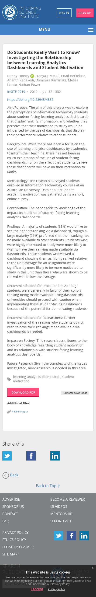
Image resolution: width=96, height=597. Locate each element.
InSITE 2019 (16, 92)
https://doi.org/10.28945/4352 (30, 100)
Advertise (11, 500)
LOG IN (64, 12)
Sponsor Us (13, 507)
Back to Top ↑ (48, 486)
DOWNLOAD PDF (23, 392)
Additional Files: (18, 403)
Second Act (60, 521)
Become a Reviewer (67, 500)
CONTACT (10, 514)
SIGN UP (85, 12)
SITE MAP (9, 554)
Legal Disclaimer (18, 547)
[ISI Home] (24, 12)
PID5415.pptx (20, 412)
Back (13, 476)
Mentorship (61, 514)
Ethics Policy (14, 540)
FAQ (5, 521)
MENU (44, 30)
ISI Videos (58, 507)
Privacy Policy (15, 533)
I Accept (37, 589)
